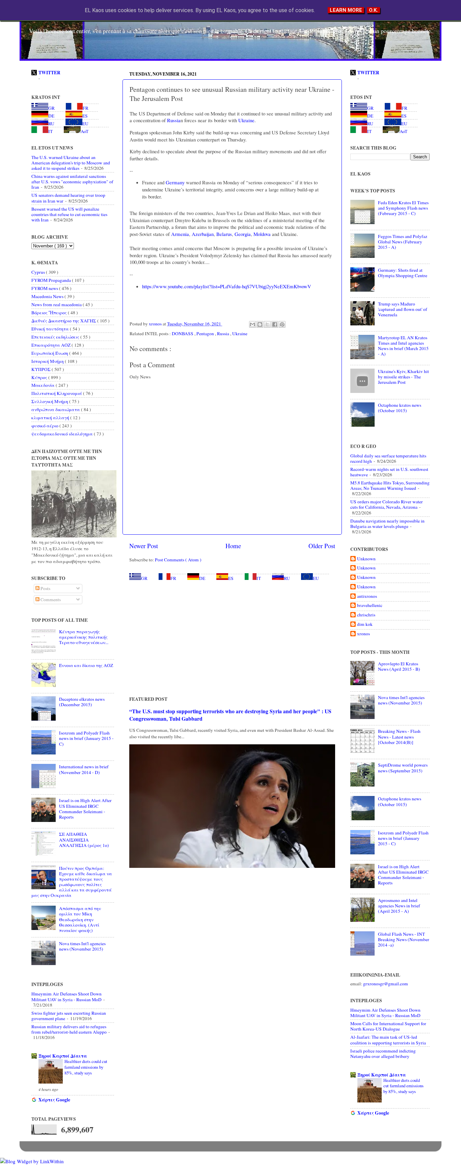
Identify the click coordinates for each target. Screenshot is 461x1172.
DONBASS (183, 333)
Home (233, 545)
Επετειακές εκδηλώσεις (55, 337)
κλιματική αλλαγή (50, 418)
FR (173, 578)
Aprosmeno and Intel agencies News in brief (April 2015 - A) (399, 905)
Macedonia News (47, 296)
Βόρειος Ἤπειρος (49, 313)
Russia (173, 120)
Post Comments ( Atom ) (178, 560)
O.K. (373, 10)
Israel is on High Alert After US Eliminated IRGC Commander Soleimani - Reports (85, 808)
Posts (44, 588)
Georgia (242, 234)
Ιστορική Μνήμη (48, 361)
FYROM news (45, 288)
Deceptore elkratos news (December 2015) (82, 702)
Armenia (179, 234)
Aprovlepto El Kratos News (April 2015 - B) (399, 666)
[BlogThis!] (259, 324)
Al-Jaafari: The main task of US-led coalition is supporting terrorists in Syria (388, 1039)
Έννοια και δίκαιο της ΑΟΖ (86, 665)
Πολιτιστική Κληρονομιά (57, 393)
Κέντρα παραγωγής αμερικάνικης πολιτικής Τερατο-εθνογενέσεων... (83, 637)
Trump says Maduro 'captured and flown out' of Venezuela (402, 309)
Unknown (366, 559)
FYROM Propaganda (51, 280)
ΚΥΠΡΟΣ (41, 369)
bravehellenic (369, 605)
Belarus (223, 234)
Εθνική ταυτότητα (50, 329)
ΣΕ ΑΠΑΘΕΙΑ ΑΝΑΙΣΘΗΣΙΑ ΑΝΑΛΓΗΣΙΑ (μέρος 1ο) (84, 839)
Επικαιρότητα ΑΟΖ (51, 345)
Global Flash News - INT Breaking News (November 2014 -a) (403, 939)
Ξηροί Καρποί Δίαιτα (62, 1056)
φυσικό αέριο (45, 426)
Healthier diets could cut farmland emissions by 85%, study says (85, 1066)
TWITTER (49, 72)
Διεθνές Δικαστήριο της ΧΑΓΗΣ (64, 321)
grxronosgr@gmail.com (385, 984)
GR (144, 578)
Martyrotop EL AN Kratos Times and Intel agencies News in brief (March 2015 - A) (403, 346)
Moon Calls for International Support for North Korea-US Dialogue (388, 1026)
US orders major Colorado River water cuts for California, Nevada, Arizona (386, 504)
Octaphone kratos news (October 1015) (399, 408)
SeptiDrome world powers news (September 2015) (403, 767)
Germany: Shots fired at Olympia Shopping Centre (402, 272)
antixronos (367, 596)
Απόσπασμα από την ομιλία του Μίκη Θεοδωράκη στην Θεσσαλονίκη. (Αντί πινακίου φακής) (80, 919)
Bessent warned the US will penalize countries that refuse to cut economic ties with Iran (69, 214)
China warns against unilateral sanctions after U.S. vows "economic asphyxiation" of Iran (72, 181)
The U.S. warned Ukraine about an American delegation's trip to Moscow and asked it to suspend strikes (70, 162)
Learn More (346, 10)
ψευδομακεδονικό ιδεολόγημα (62, 434)
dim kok (365, 624)
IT (258, 578)
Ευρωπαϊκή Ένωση (50, 353)
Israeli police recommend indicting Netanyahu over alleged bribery (383, 1053)
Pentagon (205, 333)
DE (202, 578)
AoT (84, 131)
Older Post (321, 545)
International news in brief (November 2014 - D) (84, 769)
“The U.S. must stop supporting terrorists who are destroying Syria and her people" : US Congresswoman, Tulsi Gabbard (230, 714)
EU (316, 578)
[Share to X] (267, 324)
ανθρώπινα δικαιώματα (56, 409)
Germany (174, 182)
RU (287, 578)
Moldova (261, 234)
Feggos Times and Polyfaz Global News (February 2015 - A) (402, 241)
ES (231, 578)
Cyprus (38, 272)
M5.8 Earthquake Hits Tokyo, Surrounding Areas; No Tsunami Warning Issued (390, 485)
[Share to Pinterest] (282, 324)
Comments (50, 599)
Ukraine (245, 120)
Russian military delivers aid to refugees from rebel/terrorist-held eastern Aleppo (69, 1029)
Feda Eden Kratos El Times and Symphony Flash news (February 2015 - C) (403, 207)
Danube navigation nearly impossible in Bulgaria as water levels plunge (387, 523)
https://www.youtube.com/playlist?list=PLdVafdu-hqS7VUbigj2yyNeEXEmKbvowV (226, 286)
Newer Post (143, 545)
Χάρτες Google (54, 1099)
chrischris (366, 615)
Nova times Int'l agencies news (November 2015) (82, 946)
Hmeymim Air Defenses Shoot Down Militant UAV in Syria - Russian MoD (66, 996)
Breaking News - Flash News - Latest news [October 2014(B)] (399, 736)
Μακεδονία (43, 385)
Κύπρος (39, 377)
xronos (363, 634)
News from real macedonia (57, 304)
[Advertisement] (232, 638)
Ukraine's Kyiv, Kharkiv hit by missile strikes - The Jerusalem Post (403, 376)
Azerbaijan (202, 234)
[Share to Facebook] (274, 324)
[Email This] (252, 324)
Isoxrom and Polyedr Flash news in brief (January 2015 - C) (86, 738)
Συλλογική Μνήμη (50, 401)
